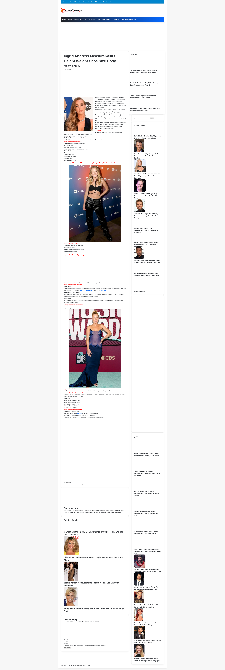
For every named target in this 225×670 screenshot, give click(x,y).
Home (64, 19)
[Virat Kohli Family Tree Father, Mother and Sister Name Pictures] (139, 638)
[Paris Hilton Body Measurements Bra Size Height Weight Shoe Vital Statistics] (140, 172)
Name (66, 639)
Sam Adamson (67, 69)
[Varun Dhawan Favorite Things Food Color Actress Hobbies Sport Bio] (139, 585)
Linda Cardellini (139, 291)
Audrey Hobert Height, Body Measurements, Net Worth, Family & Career (146, 493)
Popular (136, 438)
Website (66, 643)
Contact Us (90, 1)
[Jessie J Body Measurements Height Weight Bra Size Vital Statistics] (71, 580)
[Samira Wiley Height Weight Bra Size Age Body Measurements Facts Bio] (136, 81)
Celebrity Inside (86, 665)
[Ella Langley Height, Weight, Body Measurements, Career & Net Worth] (143, 529)
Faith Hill (79, 413)
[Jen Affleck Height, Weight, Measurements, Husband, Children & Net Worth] (143, 469)
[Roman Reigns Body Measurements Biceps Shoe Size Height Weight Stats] (139, 567)
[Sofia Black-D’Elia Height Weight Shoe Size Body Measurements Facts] (140, 134)
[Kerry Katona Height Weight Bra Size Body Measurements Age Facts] (71, 606)
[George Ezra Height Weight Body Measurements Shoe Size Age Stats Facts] (140, 192)
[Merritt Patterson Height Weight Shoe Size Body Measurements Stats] (136, 106)
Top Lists (116, 19)
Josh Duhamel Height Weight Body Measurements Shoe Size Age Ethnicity (146, 156)
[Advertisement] (112, 36)
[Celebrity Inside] (71, 10)
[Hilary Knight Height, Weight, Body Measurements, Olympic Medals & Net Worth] (143, 547)
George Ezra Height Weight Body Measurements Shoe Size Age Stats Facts (146, 196)
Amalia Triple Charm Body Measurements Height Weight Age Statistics (146, 230)
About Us (65, 1)
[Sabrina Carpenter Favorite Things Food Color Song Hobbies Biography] (139, 656)
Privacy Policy (73, 1)
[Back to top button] (58, 667)
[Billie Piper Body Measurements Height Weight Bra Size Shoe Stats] (71, 555)
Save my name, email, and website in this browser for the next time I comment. (85, 645)
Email (66, 641)
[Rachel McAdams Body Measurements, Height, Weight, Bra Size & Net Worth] (139, 68)
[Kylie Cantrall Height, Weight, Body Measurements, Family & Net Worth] (143, 451)
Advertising (98, 1)
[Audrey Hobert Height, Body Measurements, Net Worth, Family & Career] (143, 489)
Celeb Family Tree (90, 19)
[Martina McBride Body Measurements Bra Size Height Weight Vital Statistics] (71, 529)
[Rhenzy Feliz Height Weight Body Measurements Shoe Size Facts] (139, 240)
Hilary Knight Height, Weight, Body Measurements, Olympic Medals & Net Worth (147, 551)
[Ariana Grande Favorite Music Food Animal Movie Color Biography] (138, 621)
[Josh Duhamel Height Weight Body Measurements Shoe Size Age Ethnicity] (139, 152)
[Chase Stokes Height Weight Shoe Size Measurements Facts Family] (136, 93)
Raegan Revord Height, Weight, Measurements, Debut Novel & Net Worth (146, 513)
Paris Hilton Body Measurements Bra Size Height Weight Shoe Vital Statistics (147, 176)
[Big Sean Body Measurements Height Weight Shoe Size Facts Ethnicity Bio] (139, 258)
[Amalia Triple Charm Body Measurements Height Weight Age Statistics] (139, 226)
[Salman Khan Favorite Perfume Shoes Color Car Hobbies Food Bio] (139, 603)
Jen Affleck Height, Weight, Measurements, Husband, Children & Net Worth (147, 474)
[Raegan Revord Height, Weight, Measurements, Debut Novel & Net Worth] (143, 509)
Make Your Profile (107, 1)
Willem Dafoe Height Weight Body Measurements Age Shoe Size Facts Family (146, 216)
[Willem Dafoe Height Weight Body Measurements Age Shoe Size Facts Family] (139, 212)
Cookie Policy (82, 1)
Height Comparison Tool (129, 19)
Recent (136, 436)
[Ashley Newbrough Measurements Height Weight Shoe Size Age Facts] (140, 271)
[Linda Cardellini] (143, 289)
